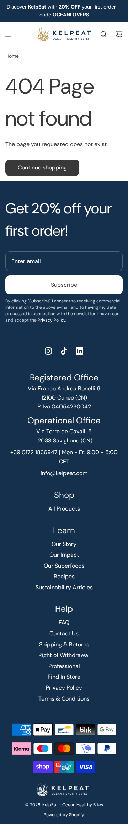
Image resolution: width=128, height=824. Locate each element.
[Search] (103, 34)
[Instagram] (48, 351)
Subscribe (64, 285)
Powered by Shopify (64, 815)
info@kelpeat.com (64, 473)
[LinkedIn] (79, 351)
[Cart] (119, 34)
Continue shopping (42, 167)
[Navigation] (8, 34)
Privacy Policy (51, 320)
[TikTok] (64, 351)
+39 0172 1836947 (34, 452)
